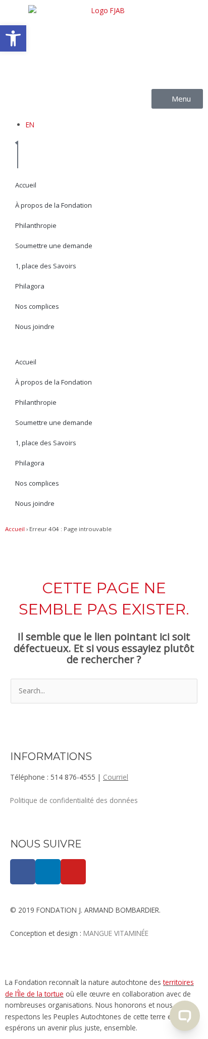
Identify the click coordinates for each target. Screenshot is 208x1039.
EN (30, 124)
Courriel (115, 777)
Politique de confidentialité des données (74, 800)
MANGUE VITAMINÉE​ (115, 933)
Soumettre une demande (53, 245)
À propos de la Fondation (53, 205)
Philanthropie (36, 225)
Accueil (25, 185)
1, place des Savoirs (45, 265)
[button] (13, 38)
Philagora (29, 286)
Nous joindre (35, 326)
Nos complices (37, 306)
